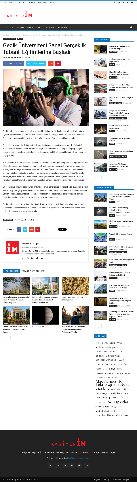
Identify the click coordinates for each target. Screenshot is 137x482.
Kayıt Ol (97, 480)
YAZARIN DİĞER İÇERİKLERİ (33, 271)
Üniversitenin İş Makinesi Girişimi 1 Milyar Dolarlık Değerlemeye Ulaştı (121, 196)
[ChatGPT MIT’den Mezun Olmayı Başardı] (100, 154)
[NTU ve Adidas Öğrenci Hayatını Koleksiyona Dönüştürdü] (100, 250)
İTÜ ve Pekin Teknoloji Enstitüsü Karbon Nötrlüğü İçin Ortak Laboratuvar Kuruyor (45, 300)
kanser (127, 373)
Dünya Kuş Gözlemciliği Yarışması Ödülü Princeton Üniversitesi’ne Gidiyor (119, 113)
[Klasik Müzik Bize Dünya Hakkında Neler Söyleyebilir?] (100, 75)
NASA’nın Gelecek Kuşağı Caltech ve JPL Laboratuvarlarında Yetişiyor (119, 210)
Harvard (99, 373)
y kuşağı (106, 407)
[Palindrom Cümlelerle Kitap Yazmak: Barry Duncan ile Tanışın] (100, 88)
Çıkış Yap (21, 2)
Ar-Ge (119, 343)
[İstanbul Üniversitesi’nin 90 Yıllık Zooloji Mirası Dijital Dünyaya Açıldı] (16, 315)
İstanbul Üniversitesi (109, 415)
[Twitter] (128, 2)
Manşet (20, 39)
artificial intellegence (107, 347)
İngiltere (115, 411)
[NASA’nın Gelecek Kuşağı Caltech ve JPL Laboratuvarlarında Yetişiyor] (100, 211)
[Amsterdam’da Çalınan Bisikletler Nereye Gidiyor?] (100, 167)
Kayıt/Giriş (62, 27)
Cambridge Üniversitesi (106, 360)
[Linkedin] (119, 2)
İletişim (51, 2)
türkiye (98, 402)
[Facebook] (110, 2)
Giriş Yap (106, 480)
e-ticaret (121, 360)
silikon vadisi (121, 389)
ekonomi (99, 364)
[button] (131, 27)
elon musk (108, 364)
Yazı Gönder (31, 2)
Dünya (30, 27)
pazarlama (103, 388)
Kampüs (20, 27)
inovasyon (119, 373)
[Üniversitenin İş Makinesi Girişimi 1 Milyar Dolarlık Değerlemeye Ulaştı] (100, 197)
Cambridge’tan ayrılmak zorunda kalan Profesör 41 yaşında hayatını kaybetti (16, 300)
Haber (112, 64)
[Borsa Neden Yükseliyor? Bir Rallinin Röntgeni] (100, 49)
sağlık (113, 389)
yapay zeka (118, 401)
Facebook (118, 364)
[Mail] (123, 2)
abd (97, 343)
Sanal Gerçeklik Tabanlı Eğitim (26, 220)
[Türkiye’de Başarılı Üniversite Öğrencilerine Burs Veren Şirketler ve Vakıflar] (75, 315)
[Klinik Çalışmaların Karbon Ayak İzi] (100, 224)
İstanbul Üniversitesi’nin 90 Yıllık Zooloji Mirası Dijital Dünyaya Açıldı (15, 329)
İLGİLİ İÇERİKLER (11, 271)
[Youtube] (132, 2)
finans (98, 368)
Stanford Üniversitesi (119, 393)
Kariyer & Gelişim (115, 103)
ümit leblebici (102, 411)
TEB (98, 397)
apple (112, 343)
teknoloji (106, 397)
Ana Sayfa (9, 27)
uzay (104, 402)
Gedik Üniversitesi (9, 39)
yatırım (98, 406)
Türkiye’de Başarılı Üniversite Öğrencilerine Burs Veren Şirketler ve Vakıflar (73, 329)
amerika (104, 342)
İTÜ (126, 415)
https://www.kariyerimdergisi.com (32, 247)
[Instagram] (114, 2)
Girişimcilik (50, 27)
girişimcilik (115, 368)
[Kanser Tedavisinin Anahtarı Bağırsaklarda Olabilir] (100, 276)
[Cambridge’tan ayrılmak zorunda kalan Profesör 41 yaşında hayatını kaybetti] (16, 286)
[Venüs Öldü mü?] (45, 315)
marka (114, 377)
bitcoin (119, 351)
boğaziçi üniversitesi (108, 355)
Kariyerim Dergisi (15, 57)
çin (120, 407)
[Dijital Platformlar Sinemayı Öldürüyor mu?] (75, 286)
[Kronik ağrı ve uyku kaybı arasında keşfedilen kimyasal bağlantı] (100, 301)
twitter (115, 397)
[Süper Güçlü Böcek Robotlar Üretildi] (100, 141)
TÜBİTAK (124, 397)
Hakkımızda (42, 2)
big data (112, 351)
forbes (105, 369)
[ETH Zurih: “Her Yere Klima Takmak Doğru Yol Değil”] (100, 289)
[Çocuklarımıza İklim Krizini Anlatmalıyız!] (100, 129)
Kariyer (39, 27)
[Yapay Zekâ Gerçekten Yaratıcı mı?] (100, 237)
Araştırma (113, 52)
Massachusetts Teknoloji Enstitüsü (113, 383)
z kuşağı (114, 407)
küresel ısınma (103, 377)
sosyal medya (101, 393)
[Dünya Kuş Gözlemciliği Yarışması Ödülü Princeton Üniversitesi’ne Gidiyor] (100, 114)
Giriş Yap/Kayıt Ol (9, 2)
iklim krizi (109, 373)
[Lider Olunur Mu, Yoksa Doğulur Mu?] (100, 101)
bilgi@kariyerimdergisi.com (78, 458)
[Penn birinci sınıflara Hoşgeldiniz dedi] (100, 263)
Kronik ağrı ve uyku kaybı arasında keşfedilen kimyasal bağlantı (120, 300)
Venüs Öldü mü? (38, 327)
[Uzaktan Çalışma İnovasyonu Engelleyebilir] (100, 62)
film (125, 364)
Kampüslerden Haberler (118, 118)
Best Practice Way (102, 351)
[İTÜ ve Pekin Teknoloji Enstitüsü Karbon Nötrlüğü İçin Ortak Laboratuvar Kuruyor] (45, 286)
